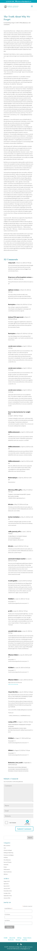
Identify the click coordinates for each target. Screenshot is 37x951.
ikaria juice (11, 304)
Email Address (8, 908)
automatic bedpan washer (17, 559)
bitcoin (10, 504)
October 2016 (7, 893)
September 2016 (8, 895)
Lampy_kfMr (12, 722)
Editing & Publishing (8, 852)
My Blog (24, 940)
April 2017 (6, 883)
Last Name (7, 920)
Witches (6, 874)
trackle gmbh (12, 580)
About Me (12, 938)
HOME (5, 938)
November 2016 (8, 890)
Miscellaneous (24, 22)
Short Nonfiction (8, 872)
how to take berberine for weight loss (19, 413)
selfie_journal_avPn (14, 531)
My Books (6, 864)
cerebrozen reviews (14, 346)
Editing (19, 938)
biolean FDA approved (15, 317)
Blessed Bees (7, 845)
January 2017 (7, 888)
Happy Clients (27, 938)
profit (10, 611)
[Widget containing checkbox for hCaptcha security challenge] (17, 822)
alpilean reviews (13, 290)
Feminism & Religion (9, 855)
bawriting (8, 22)
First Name (7, 914)
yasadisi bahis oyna (14, 631)
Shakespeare (7, 869)
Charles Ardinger (8, 850)
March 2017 (7, 886)
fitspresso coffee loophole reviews (20, 277)
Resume (18, 940)
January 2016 (7, 898)
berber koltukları (14, 517)
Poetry (5, 867)
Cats (5, 848)
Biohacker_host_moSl (15, 762)
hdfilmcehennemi (13, 432)
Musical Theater (7, 862)
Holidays (6, 857)
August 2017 (7, 881)
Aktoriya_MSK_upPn (15, 490)
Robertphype (12, 477)
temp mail (11, 263)
